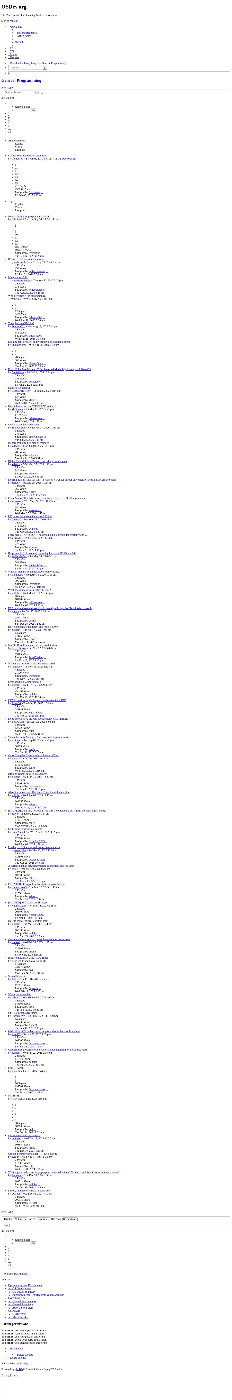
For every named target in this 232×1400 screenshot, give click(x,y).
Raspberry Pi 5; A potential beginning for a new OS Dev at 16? (42, 553)
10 (16, 234)
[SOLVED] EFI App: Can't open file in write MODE (36, 884)
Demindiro (34, 252)
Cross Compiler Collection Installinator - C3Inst (33, 755)
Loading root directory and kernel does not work (34, 847)
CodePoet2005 (20, 832)
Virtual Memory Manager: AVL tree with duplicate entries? (39, 737)
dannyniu (17, 1175)
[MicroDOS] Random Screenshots (26, 259)
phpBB (19, 1369)
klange (32, 400)
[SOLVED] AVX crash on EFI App (27, 902)
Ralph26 (16, 703)
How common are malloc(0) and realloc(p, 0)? (33, 626)
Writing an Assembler (19, 994)
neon (31, 1006)
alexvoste (17, 501)
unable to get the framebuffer (23, 424)
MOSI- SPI (14, 1095)
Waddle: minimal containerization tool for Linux (34, 571)
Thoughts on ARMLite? (21, 323)
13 (16, 177)
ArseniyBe (20, 850)
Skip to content (9, 20)
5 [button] (9, 125)
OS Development (67, 158)
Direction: (56, 1219)
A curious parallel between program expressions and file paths (41, 865)
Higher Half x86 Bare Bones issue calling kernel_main (37, 461)
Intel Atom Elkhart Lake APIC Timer (28, 957)
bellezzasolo (35, 418)
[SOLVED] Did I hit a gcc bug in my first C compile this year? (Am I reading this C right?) (57, 810)
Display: (9, 1219)
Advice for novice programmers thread (29, 216)
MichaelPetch (36, 712)
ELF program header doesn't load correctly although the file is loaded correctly (50, 608)
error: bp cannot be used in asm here (27, 773)
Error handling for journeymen (24, 681)
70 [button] (9, 131)
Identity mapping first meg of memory (28, 442)
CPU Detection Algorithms (22, 1012)
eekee (32, 767)
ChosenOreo (18, 1015)
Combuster (17, 158)
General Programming (21, 80)
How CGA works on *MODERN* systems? (32, 406)
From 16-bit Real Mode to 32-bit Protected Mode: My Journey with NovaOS (49, 369)
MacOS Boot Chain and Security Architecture (32, 645)
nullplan (16, 593)
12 (16, 173)
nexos (17, 298)
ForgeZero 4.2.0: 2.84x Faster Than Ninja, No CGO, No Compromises (46, 498)
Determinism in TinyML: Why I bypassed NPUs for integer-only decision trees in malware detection (62, 479)
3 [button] (9, 119)
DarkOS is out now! (19, 387)
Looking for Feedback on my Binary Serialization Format (39, 341)
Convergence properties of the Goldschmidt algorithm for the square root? (47, 1049)
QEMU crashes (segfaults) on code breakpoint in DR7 (37, 700)
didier (15, 979)
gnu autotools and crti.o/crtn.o (24, 1135)
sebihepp (16, 740)
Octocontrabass (37, 786)
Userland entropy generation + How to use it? (32, 1153)
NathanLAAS (19, 887)
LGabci (16, 1193)
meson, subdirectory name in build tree (29, 1190)
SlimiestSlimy (19, 344)
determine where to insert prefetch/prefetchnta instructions (39, 939)
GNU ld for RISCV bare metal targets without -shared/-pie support (44, 1031)
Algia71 (33, 1025)
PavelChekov (19, 648)
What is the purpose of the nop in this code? (31, 663)
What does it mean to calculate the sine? (29, 589)
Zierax (15, 482)
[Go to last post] (42, 192)
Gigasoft (33, 988)
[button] (9, 103)
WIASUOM (18, 997)
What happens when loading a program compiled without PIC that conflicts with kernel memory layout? (64, 1172)
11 (16, 170)
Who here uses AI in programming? (27, 295)
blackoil (16, 942)
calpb (31, 730)
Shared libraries (16, 976)
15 (16, 183)
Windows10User (21, 390)
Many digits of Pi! (18, 277)
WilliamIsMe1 (19, 556)
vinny (15, 758)
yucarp (15, 611)
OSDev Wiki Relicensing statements (27, 155)
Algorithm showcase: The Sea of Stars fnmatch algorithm (38, 792)
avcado (15, 1156)
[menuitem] (26, 32)
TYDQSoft (18, 721)
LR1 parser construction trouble (25, 829)
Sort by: (32, 1219)
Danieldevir (18, 372)
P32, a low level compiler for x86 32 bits (30, 516)
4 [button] (9, 122)
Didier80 (16, 519)
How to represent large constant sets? (28, 920)
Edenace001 (35, 317)
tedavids (16, 445)
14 (16, 180)
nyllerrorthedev (22, 262)
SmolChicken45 (20, 427)
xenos (32, 1147)
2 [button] (9, 116)
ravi (14, 960)
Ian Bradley (22, 1363)
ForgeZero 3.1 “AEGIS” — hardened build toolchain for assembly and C (47, 534)
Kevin (32, 639)
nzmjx (32, 749)
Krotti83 (16, 1034)
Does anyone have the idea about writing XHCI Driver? (38, 718)
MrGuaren (17, 409)
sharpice (16, 666)
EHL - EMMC (16, 1068)
